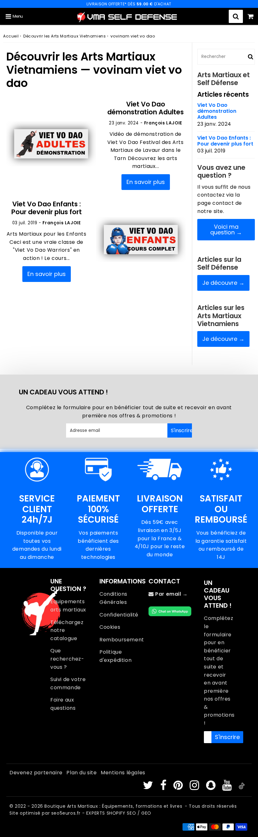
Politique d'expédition (115, 656)
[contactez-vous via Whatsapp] (170, 614)
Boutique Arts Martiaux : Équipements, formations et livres (113, 806)
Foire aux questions (63, 704)
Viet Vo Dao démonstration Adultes (145, 108)
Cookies (109, 627)
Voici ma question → (226, 229)
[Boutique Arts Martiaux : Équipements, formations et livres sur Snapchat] (212, 787)
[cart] (251, 16)
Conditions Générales (113, 598)
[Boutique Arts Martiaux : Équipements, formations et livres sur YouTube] (228, 787)
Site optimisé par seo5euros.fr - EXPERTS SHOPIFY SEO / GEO (80, 813)
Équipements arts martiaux (68, 605)
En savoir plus (145, 182)
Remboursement (120, 639)
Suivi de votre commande (68, 683)
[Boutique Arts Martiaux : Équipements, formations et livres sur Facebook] (164, 787)
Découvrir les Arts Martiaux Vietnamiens (64, 36)
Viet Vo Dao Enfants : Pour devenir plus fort (46, 207)
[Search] (236, 16)
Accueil (11, 36)
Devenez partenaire (36, 772)
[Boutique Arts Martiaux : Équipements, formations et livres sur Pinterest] (179, 787)
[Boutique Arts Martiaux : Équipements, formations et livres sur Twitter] (148, 787)
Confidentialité (118, 614)
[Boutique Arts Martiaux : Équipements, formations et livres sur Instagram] (195, 787)
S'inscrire (181, 430)
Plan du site (81, 772)
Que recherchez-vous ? (67, 658)
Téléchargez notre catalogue (67, 630)
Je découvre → (223, 283)
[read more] (51, 143)
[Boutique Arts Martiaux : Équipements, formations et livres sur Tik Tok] (241, 787)
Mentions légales (123, 772)
